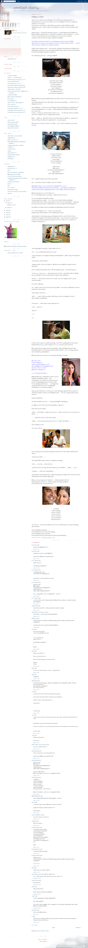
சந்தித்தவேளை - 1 (12, 166)
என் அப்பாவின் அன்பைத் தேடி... (15, 176)
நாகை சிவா (34, 545)
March (9, 207)
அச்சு (33, 868)
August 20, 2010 (36, 812)
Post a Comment (35, 925)
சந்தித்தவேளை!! (11, 138)
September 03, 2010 (37, 878)
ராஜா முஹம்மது (35, 751)
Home (53, 927)
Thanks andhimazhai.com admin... (15, 252)
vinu (33, 691)
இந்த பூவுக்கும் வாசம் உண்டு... (14, 174)
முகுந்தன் (34, 821)
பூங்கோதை (34, 618)
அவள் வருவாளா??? (12, 152)
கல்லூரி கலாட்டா (11, 156)
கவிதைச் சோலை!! (12, 59)
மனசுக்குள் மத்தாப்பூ (26, 7)
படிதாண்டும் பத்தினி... (13, 94)
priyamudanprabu (36, 827)
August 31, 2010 (36, 872)
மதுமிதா (9, 151)
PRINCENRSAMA (36, 796)
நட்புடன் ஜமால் (35, 560)
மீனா (9, 185)
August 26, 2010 (36, 825)
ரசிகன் (33, 802)
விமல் (33, 651)
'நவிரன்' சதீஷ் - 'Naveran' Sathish (39, 744)
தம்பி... (9, 170)
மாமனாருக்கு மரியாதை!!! (13, 81)
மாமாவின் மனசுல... (12, 149)
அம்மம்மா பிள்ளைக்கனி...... (14, 128)
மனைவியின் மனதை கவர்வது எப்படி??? (17, 110)
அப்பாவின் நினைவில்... (13, 124)
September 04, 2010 (37, 884)
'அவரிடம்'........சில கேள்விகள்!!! (15, 77)
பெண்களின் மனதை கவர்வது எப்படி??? (16, 112)
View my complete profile (19, 32)
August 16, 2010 (36, 549)
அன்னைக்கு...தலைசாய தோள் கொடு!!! (17, 87)
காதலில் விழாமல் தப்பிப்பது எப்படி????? (16, 79)
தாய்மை (9, 183)
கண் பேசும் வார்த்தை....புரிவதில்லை (16, 172)
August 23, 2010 (36, 819)
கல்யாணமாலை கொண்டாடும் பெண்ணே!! (17, 191)
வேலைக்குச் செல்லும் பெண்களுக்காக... (17, 85)
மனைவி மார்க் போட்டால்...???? (14, 83)
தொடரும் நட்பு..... (11, 98)
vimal (33, 735)
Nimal (33, 668)
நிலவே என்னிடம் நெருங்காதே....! (15, 96)
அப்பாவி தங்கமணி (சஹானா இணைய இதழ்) (42, 874)
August (9, 203)
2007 (7, 215)
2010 (7, 201)
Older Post (78, 927)
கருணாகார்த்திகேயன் (37, 815)
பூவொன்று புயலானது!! (13, 189)
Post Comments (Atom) (43, 931)
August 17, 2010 (36, 678)
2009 (7, 210)
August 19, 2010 (36, 758)
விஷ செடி (10, 193)
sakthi (33, 886)
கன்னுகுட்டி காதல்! (11, 205)
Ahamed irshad (35, 880)
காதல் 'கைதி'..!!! (11, 120)
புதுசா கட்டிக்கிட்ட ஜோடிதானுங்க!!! (16, 102)
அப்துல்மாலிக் (35, 606)
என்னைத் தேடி (35, 760)
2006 (7, 217)
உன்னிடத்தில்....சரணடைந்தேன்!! (15, 136)
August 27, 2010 (36, 847)
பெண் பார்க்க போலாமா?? (13, 106)
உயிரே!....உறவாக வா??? (13, 139)
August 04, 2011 (36, 922)
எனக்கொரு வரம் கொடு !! (13, 181)
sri (32, 916)
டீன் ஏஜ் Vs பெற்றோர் (12, 75)
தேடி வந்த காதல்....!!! (12, 168)
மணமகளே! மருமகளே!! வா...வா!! (15, 108)
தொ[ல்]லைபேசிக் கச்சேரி (13, 154)
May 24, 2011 (35, 914)
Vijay (33, 629)
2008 (7, 212)
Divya (15, 30)
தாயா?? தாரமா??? (12, 104)
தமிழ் (33, 674)
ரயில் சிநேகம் (11, 158)
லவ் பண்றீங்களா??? (12, 100)
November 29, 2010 (36, 908)
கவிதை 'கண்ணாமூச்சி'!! (13, 122)
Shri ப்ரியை (34, 910)
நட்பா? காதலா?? (11, 187)
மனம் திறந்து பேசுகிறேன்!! (13, 126)
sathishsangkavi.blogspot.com (39, 612)
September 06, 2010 (37, 894)
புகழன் (33, 896)
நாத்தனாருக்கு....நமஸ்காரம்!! (14, 89)
